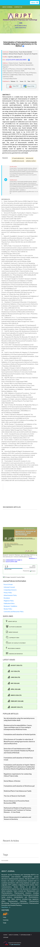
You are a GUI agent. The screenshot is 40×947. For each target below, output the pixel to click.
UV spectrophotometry (18, 158)
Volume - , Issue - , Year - (22, 81)
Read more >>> (33, 558)
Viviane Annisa (13, 52)
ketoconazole (29, 158)
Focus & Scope (8, 584)
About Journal (7, 7)
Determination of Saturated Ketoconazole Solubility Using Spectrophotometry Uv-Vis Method (20, 44)
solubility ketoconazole (18, 161)
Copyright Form (13, 637)
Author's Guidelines (15, 626)
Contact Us (18, 7)
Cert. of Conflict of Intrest (17, 643)
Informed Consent (9, 587)
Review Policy (8, 609)
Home (5, 934)
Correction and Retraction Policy (13, 611)
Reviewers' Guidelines (10, 606)
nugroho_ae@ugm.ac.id (15, 56)
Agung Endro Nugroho (30, 54)
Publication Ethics (9, 603)
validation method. (31, 161)
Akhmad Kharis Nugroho (16, 54)
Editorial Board (25, 934)
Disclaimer (7, 598)
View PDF (15, 86)
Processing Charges (13, 648)
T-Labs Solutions (14, 944)
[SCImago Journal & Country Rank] (14, 577)
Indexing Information (15, 653)
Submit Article (12, 621)
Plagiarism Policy (9, 601)
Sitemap (5, 937)
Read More (5, 907)
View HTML (30, 86)
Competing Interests (10, 590)
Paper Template (13, 632)
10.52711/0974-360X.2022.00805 (16, 59)
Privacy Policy (8, 592)
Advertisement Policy (10, 595)
